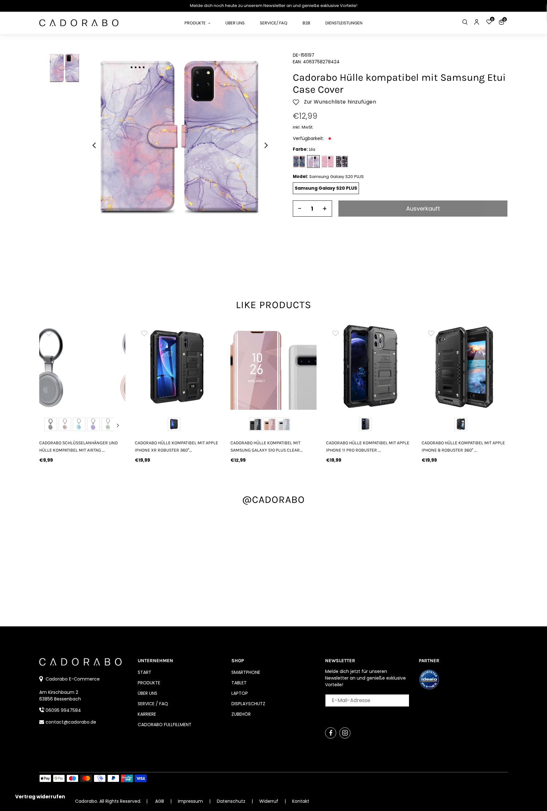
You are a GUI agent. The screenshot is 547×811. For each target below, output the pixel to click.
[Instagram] (344, 732)
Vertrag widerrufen (40, 796)
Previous (47, 425)
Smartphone (245, 672)
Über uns (147, 693)
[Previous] (94, 145)
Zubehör (241, 714)
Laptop (239, 693)
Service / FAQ (153, 703)
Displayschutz (248, 703)
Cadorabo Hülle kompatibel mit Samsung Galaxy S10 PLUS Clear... (266, 446)
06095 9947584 (63, 710)
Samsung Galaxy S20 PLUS (326, 188)
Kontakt (300, 801)
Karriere (147, 714)
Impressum (191, 801)
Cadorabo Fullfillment (165, 724)
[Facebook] (330, 732)
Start (144, 672)
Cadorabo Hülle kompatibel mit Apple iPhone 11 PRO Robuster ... (367, 446)
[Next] (265, 145)
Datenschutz (232, 801)
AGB (159, 801)
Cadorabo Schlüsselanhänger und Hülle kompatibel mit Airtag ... (78, 446)
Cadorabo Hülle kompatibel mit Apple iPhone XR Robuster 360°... (176, 446)
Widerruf (269, 801)
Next (118, 425)
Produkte (149, 683)
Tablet (239, 683)
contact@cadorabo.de (71, 722)
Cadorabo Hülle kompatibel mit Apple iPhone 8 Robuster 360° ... (463, 446)
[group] (82, 367)
